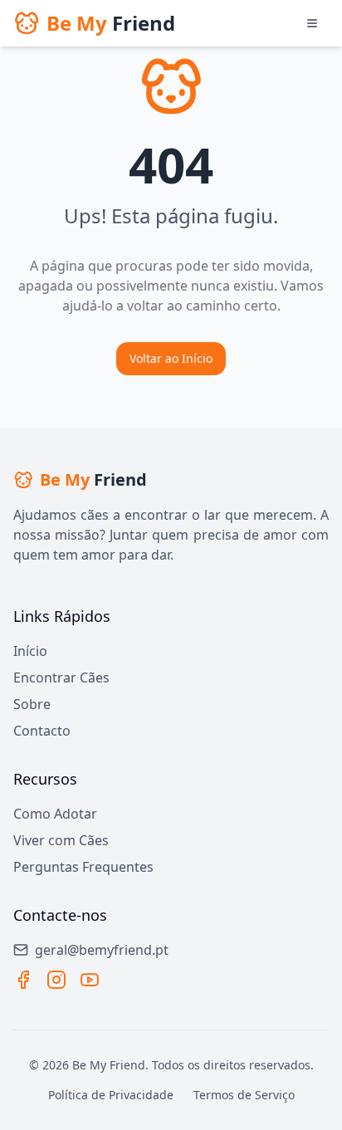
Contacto (42, 731)
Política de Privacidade (110, 1095)
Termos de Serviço (244, 1095)
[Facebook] (23, 980)
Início (30, 651)
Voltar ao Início (171, 358)
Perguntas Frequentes (83, 867)
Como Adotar (55, 814)
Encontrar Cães (61, 677)
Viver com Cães (61, 840)
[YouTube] (90, 980)
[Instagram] (56, 980)
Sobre (32, 704)
